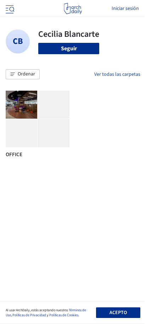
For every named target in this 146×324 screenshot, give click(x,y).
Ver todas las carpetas (117, 74)
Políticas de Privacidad (29, 315)
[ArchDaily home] (73, 8)
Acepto (118, 312)
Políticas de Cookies (63, 315)
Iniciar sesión (125, 8)
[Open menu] (9, 8)
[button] (23, 74)
